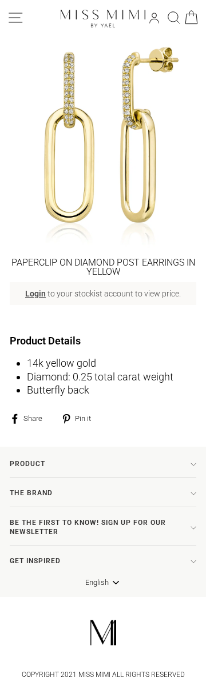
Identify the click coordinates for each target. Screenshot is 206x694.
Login (35, 293)
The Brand (31, 493)
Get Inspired (35, 561)
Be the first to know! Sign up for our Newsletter (88, 527)
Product (27, 464)
